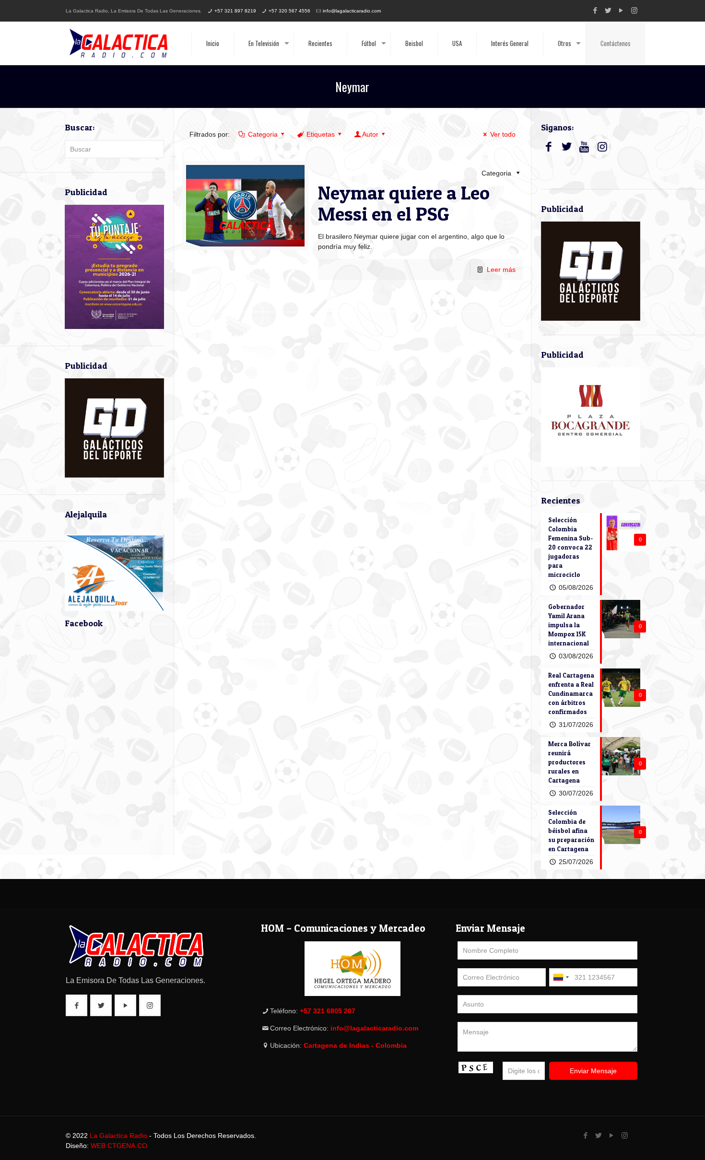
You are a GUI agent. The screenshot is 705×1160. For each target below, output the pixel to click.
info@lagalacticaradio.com (352, 10)
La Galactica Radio (118, 1135)
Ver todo (503, 134)
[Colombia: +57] (561, 977)
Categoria (263, 134)
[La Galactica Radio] (118, 43)
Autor (370, 134)
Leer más (501, 269)
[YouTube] (621, 10)
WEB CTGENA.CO (119, 1145)
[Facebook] (595, 10)
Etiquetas (320, 134)
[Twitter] (608, 10)
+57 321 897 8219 (235, 10)
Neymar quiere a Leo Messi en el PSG (404, 203)
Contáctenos (615, 43)
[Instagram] (634, 10)
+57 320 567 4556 (289, 10)
